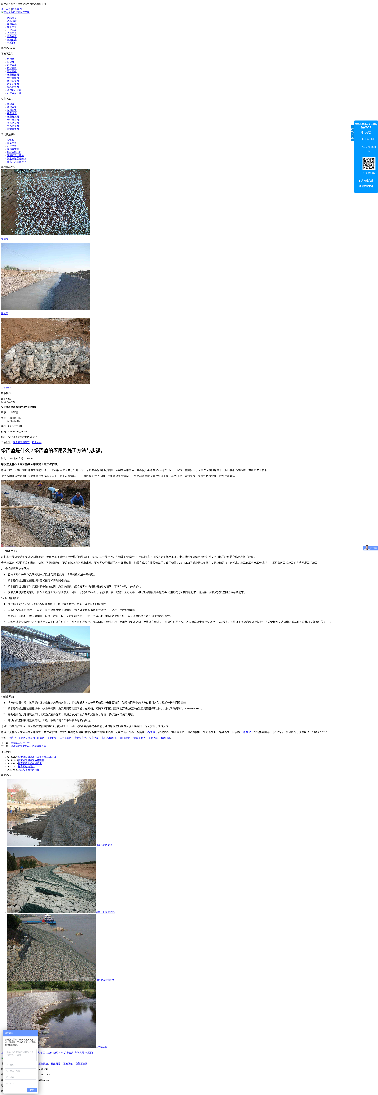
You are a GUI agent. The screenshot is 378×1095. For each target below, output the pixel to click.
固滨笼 (10, 62)
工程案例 (12, 30)
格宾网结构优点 (26, 766)
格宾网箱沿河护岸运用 (30, 763)
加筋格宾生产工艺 (20, 743)
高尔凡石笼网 (14, 90)
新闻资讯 (12, 24)
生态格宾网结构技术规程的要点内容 (37, 757)
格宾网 (10, 104)
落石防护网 (13, 87)
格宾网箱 (12, 107)
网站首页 (12, 18)
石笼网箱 (12, 71)
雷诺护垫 (12, 143)
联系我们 (17, 9)
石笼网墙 (12, 68)
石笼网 (151, 732)
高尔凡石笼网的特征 (28, 769)
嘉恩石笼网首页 (21, 442)
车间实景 (12, 39)
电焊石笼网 (13, 77)
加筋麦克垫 (13, 149)
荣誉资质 (12, 36)
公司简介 (12, 33)
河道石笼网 (13, 84)
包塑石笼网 (13, 74)
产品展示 (12, 21)
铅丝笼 (10, 59)
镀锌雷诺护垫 (14, 152)
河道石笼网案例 (104, 845)
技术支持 (12, 27)
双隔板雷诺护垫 (15, 155)
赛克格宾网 (13, 123)
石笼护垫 (12, 146)
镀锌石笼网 (13, 81)
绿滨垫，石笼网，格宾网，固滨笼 (26, 737)
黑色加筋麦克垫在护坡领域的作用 (28, 746)
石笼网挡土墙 (14, 93)
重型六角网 (13, 129)
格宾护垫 (12, 113)
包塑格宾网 (13, 116)
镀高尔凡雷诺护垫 (16, 161)
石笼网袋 (12, 65)
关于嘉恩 (6, 9)
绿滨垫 (10, 140)
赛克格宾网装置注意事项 (31, 760)
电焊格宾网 (13, 119)
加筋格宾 (12, 110)
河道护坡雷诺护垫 (16, 158)
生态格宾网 (13, 126)
